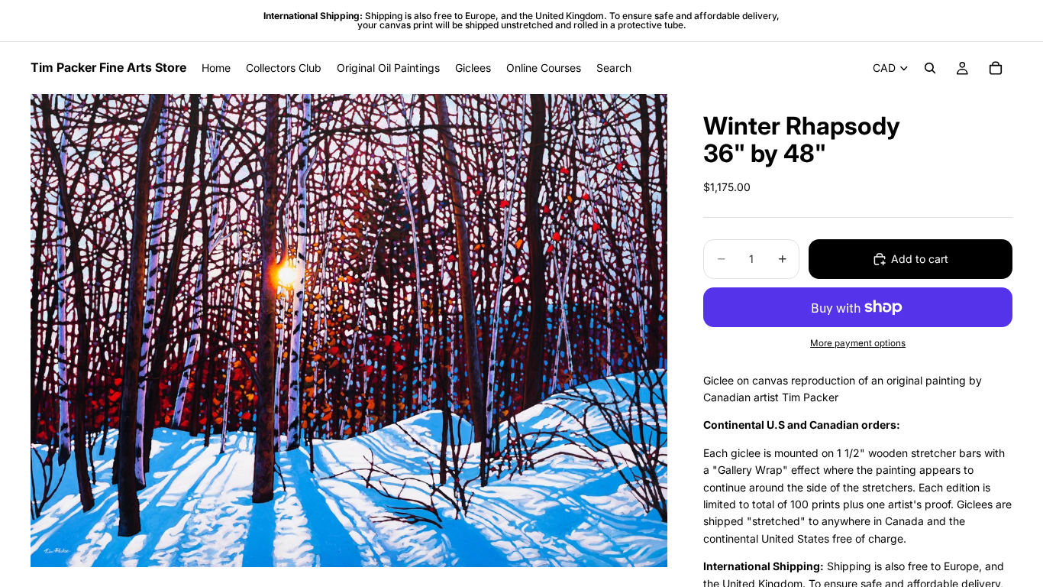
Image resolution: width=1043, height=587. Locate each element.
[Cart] (995, 68)
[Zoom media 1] (349, 330)
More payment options (858, 343)
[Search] (930, 68)
